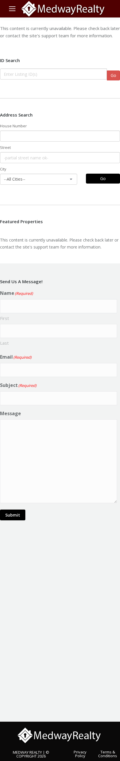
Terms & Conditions (107, 753)
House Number (13, 126)
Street (5, 147)
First (4, 318)
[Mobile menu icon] (12, 8)
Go (113, 75)
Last (4, 343)
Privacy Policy (80, 753)
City (3, 169)
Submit (12, 515)
